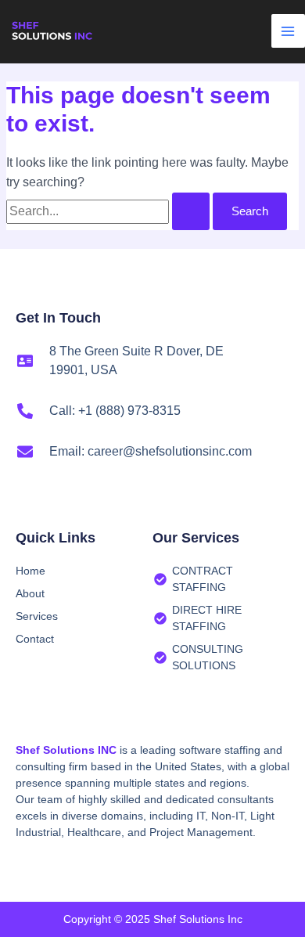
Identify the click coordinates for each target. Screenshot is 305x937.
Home (30, 570)
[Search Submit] (191, 212)
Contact (35, 638)
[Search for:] (109, 211)
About (30, 593)
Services (37, 616)
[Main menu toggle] (288, 31)
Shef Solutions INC (66, 750)
